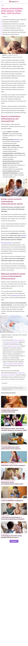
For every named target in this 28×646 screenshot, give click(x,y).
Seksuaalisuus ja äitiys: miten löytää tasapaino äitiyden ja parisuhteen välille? (14, 429)
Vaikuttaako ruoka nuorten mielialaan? (13, 465)
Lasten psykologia (5, 445)
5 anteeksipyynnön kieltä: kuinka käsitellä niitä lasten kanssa (11, 536)
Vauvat (2, 5)
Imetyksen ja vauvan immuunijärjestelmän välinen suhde (12, 483)
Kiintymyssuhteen (6, 242)
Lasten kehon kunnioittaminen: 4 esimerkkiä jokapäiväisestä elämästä (12, 518)
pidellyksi (23, 235)
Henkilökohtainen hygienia (7, 408)
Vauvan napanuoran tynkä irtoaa (11, 346)
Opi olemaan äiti (5, 515)
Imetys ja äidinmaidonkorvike (8, 480)
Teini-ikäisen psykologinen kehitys (9, 464)
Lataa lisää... (14, 541)
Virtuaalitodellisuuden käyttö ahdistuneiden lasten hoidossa (11, 448)
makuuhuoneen (15, 295)
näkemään (17, 139)
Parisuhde (3, 427)
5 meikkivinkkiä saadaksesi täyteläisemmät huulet (9, 411)
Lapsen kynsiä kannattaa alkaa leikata (13, 363)
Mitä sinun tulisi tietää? (7, 499)
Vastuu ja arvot (5, 534)
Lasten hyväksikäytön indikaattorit (12, 500)
